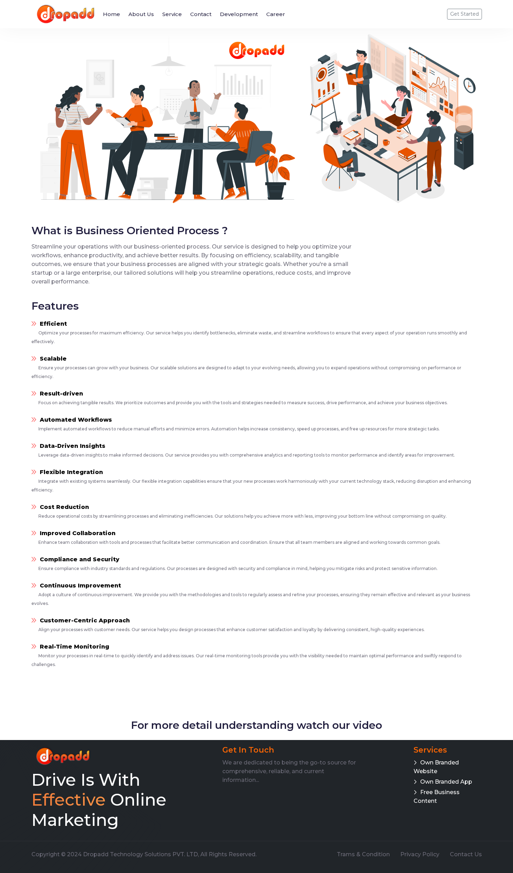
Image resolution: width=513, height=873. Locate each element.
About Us (141, 14)
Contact (200, 14)
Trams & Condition (363, 854)
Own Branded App (446, 781)
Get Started (464, 14)
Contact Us (466, 854)
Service (172, 14)
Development (239, 14)
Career (275, 14)
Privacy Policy (419, 854)
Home (111, 14)
